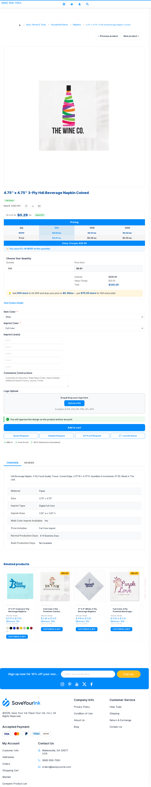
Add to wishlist (26, 206)
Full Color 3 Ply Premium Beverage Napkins (122, 610)
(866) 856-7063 (51, 760)
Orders (6, 763)
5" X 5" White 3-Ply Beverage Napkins (87, 610)
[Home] (19, 25)
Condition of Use (83, 713)
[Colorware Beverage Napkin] (20, 586)
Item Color (10, 311)
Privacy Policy (82, 706)
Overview (12, 462)
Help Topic (116, 706)
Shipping (114, 713)
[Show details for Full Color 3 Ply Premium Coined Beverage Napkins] (55, 586)
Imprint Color (11, 323)
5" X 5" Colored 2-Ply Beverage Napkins (18, 610)
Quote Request (21, 436)
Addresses (8, 757)
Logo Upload (11, 391)
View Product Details (13, 303)
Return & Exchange (120, 720)
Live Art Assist (130, 436)
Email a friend (39, 206)
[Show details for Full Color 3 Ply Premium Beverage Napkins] (124, 586)
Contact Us (116, 726)
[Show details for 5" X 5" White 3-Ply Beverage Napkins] (89, 586)
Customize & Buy (17, 636)
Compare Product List (14, 783)
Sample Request (56, 436)
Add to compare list (32, 206)
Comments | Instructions (18, 372)
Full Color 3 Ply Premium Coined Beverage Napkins (52, 610)
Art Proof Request (92, 436)
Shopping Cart (10, 770)
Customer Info (10, 750)
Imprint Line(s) (12, 334)
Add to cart (74, 427)
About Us (79, 720)
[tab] (12, 463)
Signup (129, 674)
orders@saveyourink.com (55, 766)
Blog (76, 726)
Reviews (29, 462)
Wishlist (6, 777)
